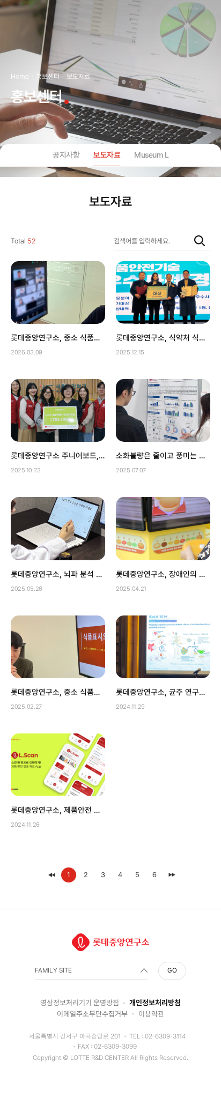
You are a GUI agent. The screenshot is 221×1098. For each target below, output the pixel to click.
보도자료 (106, 154)
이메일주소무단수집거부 (92, 1014)
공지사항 (66, 154)
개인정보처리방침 (155, 1002)
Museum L (151, 154)
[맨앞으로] (51, 874)
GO (172, 970)
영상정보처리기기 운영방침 (79, 1002)
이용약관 (151, 1014)
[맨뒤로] (171, 874)
